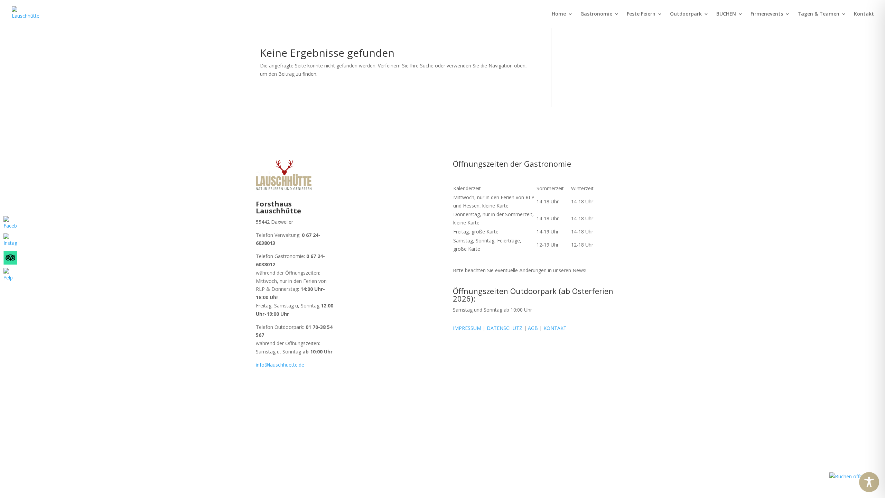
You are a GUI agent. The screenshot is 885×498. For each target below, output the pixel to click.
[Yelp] (10, 275)
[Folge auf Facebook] (372, 299)
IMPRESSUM (467, 328)
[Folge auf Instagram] (386, 299)
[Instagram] (10, 240)
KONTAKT (555, 328)
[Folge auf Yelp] (414, 299)
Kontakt (864, 14)
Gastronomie (596, 14)
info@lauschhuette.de (280, 364)
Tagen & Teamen (818, 14)
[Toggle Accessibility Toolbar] (869, 482)
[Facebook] (10, 223)
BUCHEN (726, 14)
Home (559, 14)
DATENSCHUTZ (504, 328)
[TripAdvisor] (10, 258)
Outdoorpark (686, 14)
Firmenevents (767, 14)
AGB (532, 328)
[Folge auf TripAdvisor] (400, 299)
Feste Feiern (641, 14)
